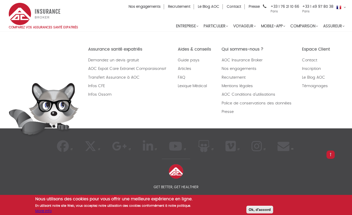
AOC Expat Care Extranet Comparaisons (126, 69)
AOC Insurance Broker (242, 60)
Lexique (184, 86)
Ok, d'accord (260, 210)
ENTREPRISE (186, 26)
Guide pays (188, 60)
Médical (199, 86)
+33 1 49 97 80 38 (317, 7)
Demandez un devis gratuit (113, 60)
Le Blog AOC (208, 7)
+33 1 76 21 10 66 (285, 9)
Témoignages (315, 86)
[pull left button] (330, 155)
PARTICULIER (214, 26)
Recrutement (179, 7)
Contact (234, 7)
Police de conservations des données (256, 103)
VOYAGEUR (243, 26)
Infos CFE (96, 86)
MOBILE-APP (272, 26)
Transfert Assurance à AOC (114, 77)
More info (43, 211)
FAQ (181, 77)
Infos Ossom (100, 94)
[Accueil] (34, 13)
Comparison (302, 26)
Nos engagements (145, 7)
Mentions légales (237, 86)
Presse (254, 7)
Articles (184, 69)
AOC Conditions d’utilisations (248, 94)
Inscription (311, 69)
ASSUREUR (332, 26)
